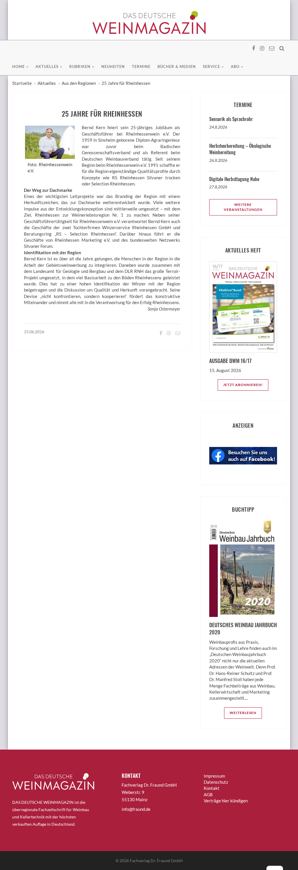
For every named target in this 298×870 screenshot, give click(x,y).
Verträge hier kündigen (226, 800)
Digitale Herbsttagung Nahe (234, 179)
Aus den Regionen (79, 83)
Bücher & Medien (176, 66)
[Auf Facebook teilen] (160, 333)
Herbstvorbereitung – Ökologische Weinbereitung (240, 149)
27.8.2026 (218, 186)
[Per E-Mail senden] (177, 333)
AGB (208, 794)
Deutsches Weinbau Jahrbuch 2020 (243, 628)
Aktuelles (47, 83)
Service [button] (211, 66)
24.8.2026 (218, 126)
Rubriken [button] (80, 66)
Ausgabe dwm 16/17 (230, 360)
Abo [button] (235, 66)
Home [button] (18, 66)
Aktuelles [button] (47, 66)
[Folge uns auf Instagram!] (168, 333)
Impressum (214, 775)
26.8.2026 (218, 160)
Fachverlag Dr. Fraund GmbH (156, 860)
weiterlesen (243, 713)
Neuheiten (113, 66)
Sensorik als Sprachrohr (231, 118)
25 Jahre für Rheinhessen (126, 83)
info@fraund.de (136, 809)
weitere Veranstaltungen (243, 207)
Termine (141, 66)
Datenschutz (216, 782)
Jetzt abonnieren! (243, 385)
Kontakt (211, 788)
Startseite (22, 83)
